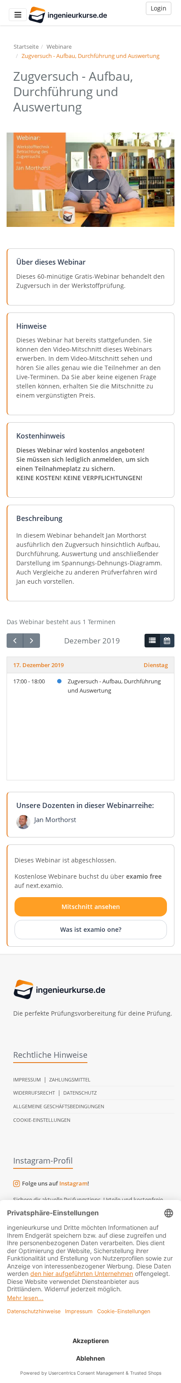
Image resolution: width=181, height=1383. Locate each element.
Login (159, 8)
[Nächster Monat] (31, 640)
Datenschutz (80, 1092)
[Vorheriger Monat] (15, 640)
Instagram (73, 1183)
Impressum (27, 1079)
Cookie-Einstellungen (41, 1120)
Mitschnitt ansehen (91, 906)
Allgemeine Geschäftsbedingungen (58, 1106)
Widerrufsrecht (34, 1092)
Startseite (26, 46)
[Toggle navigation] (18, 14)
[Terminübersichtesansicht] (152, 641)
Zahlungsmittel (69, 1079)
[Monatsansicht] (166, 641)
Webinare (59, 46)
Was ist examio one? (90, 929)
